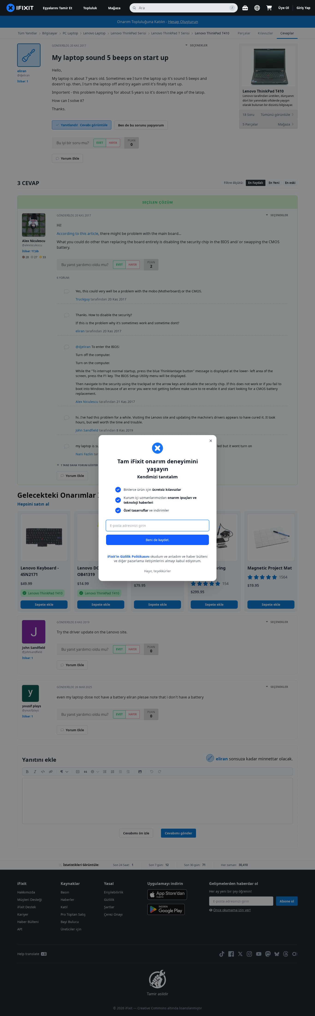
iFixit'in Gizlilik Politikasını (128, 556)
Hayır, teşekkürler (157, 571)
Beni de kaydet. (157, 540)
